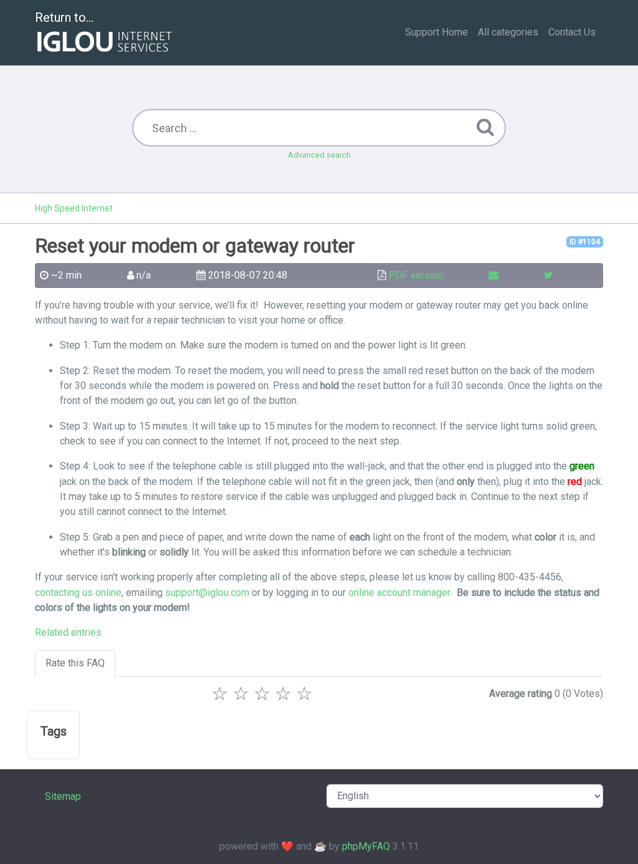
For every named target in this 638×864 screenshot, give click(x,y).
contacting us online (78, 592)
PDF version (416, 275)
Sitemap (63, 796)
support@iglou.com (207, 592)
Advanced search (319, 155)
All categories (508, 32)
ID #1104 (584, 242)
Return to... (64, 17)
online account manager (399, 592)
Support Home (436, 32)
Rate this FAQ (75, 663)
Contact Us (572, 32)
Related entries (68, 632)
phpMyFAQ (366, 846)
